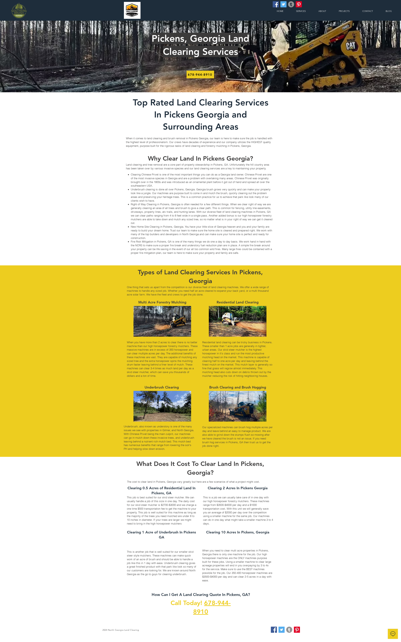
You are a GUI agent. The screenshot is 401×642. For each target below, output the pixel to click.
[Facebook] (276, 4)
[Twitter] (283, 4)
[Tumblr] (291, 4)
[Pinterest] (299, 4)
